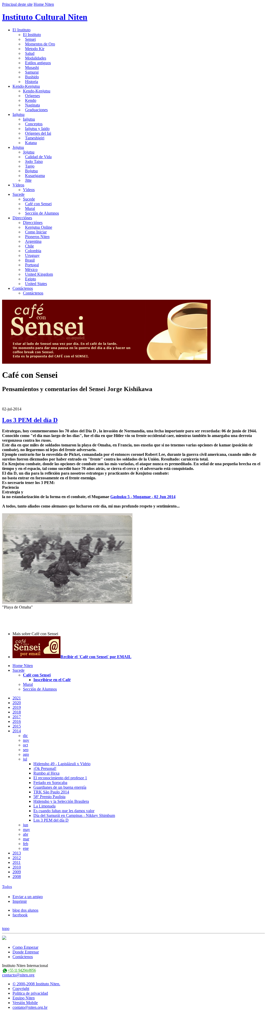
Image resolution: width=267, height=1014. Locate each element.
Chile (29, 246)
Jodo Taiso (34, 161)
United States (36, 283)
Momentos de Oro (40, 44)
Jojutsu (18, 147)
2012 (17, 858)
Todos (7, 887)
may (26, 829)
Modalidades (35, 58)
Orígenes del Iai (38, 133)
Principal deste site (17, 4)
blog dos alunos (25, 910)
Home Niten (44, 4)
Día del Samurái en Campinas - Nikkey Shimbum (74, 815)
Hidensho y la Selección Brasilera (61, 801)
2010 (17, 867)
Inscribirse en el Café (52, 679)
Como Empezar (25, 947)
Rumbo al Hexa (46, 773)
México (31, 269)
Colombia (33, 251)
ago (26, 754)
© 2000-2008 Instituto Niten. (36, 984)
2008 (17, 876)
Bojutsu (31, 171)
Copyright (21, 988)
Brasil (30, 260)
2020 (17, 702)
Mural (30, 208)
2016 (17, 721)
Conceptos (34, 124)
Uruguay (32, 255)
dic (25, 735)
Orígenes (32, 95)
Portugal (32, 265)
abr (25, 834)
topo (5, 928)
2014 (17, 731)
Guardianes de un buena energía (59, 787)
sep (25, 749)
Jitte (28, 180)
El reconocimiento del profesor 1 (60, 778)
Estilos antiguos (38, 63)
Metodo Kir (34, 48)
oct (25, 745)
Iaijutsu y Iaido (37, 128)
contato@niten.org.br (30, 1007)
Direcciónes (22, 218)
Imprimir (20, 901)
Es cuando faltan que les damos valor (63, 811)
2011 (17, 862)
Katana (31, 142)
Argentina (33, 241)
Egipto (30, 279)
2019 (17, 707)
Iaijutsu (19, 114)
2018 (17, 712)
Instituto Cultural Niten (44, 17)
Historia (31, 81)
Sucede (19, 194)
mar (26, 839)
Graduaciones (36, 110)
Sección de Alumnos (42, 213)
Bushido (32, 77)
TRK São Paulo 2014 (51, 792)
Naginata (32, 105)
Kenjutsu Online (38, 227)
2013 (17, 853)
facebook (20, 915)
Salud (29, 53)
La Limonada (44, 806)
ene (26, 848)
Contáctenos (23, 288)
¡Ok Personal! (44, 768)
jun (25, 825)
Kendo (30, 100)
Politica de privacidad (30, 993)
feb (25, 843)
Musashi (32, 67)
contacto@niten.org (18, 975)
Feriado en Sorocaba (50, 782)
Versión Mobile (25, 1002)
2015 (17, 726)
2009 (17, 872)
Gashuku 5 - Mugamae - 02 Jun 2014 (142, 496)
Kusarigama (35, 175)
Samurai (32, 72)
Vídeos (18, 185)
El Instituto (22, 30)
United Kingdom (39, 274)
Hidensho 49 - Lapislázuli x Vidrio (61, 764)
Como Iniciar (36, 232)
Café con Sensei (38, 204)
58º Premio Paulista (49, 796)
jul (25, 759)
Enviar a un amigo (28, 896)
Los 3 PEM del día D (30, 420)
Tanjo (29, 166)
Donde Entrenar (26, 952)
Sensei (30, 39)
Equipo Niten (24, 998)
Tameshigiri (34, 138)
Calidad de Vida (38, 157)
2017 (17, 717)
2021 (17, 698)
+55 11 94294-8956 (22, 970)
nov (26, 740)
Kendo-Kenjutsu (26, 86)
